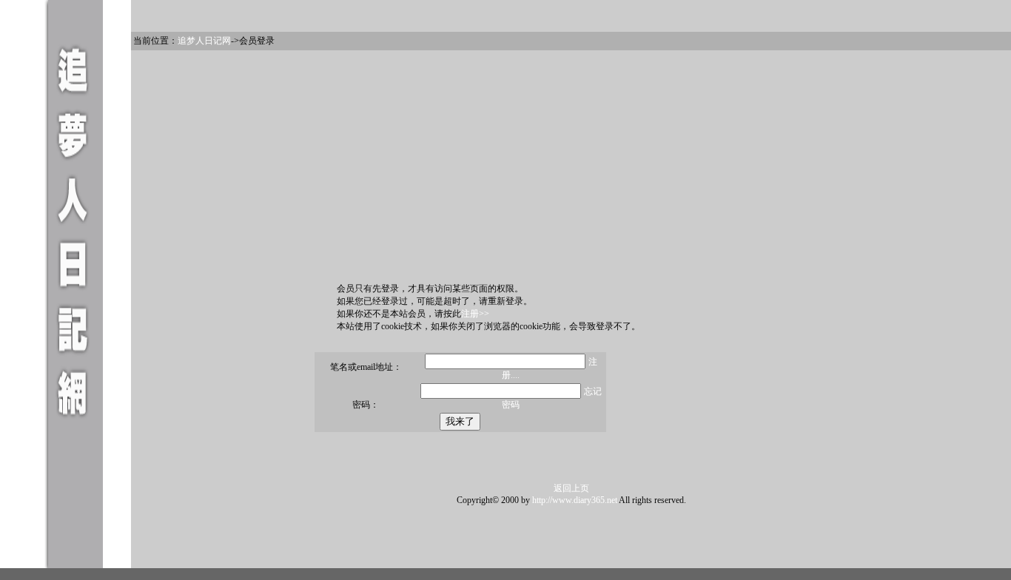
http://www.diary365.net (574, 500)
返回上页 (571, 488)
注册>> (475, 313)
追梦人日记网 (204, 41)
